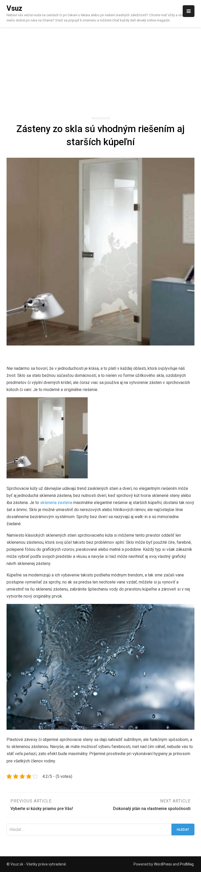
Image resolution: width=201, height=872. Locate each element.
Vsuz (14, 8)
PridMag (187, 864)
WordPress (163, 864)
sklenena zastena (56, 502)
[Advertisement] (100, 66)
